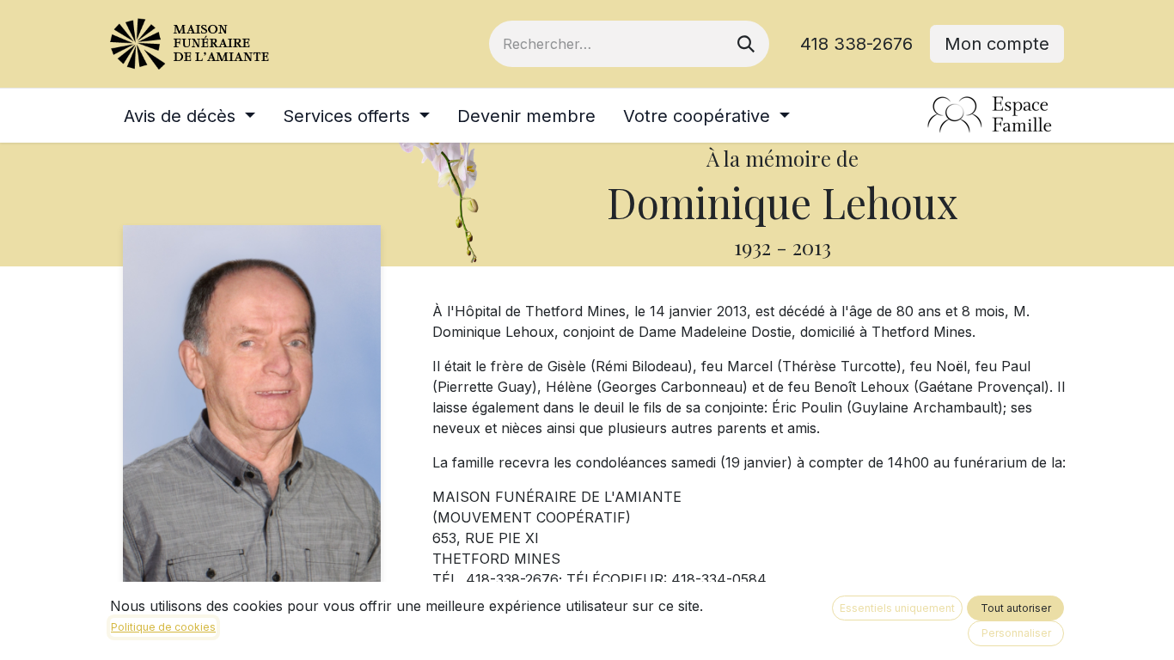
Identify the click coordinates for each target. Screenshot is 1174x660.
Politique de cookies (163, 626)
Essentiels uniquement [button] (897, 608)
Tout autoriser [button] (1016, 608)
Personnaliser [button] (1016, 632)
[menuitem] (189, 116)
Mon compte (997, 44)
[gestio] (990, 115)
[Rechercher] (746, 44)
